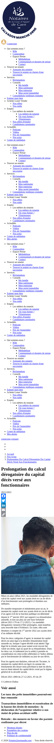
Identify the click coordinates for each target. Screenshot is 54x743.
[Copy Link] (27, 514)
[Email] (27, 510)
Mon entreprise (25, 90)
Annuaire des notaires (22, 69)
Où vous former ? (26, 116)
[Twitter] (27, 500)
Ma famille (23, 85)
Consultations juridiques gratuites (28, 95)
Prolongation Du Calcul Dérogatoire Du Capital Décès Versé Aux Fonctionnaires (28, 460)
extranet (14, 439)
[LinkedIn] (27, 505)
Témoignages (24, 119)
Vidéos (16, 132)
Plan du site (12, 733)
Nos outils (17, 106)
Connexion (12, 43)
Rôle (15, 51)
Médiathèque (24, 59)
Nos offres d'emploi (22, 121)
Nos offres (17, 103)
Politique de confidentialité (19, 735)
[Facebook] (27, 496)
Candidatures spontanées (24, 124)
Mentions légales (14, 727)
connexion (6, 439)
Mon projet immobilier (28, 93)
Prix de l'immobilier (22, 135)
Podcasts (17, 129)
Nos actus (17, 137)
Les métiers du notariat (28, 114)
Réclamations (19, 80)
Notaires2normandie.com (20, 740)
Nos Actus (11, 456)
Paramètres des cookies (17, 730)
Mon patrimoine (25, 88)
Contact (21, 64)
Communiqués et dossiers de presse (34, 61)
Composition (18, 54)
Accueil (10, 454)
